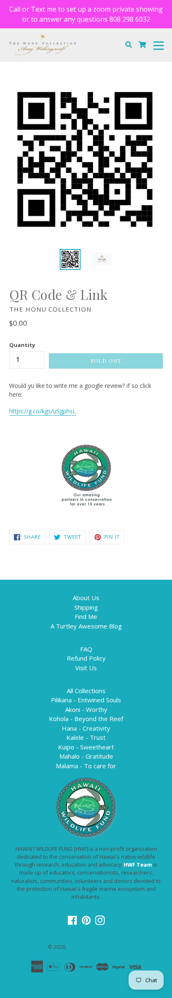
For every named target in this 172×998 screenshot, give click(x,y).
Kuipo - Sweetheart (86, 747)
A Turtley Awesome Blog (86, 626)
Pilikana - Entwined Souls (86, 700)
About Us (86, 597)
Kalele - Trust (86, 737)
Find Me (86, 616)
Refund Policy (86, 658)
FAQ (86, 649)
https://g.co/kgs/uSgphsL (42, 411)
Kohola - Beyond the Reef (86, 718)
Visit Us (86, 668)
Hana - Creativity (86, 728)
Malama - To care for (86, 766)
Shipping (86, 607)
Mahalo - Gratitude (86, 756)
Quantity (22, 345)
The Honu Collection (92, 946)
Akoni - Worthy (86, 709)
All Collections (86, 690)
